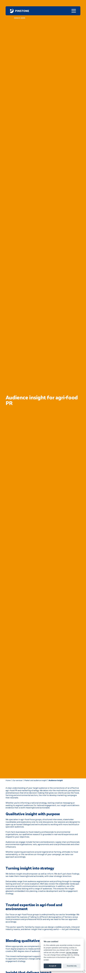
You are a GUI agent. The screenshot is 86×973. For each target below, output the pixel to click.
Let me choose (72, 952)
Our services (17, 780)
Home (8, 780)
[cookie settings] (84, 971)
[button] (73, 10)
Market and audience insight (35, 780)
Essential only (72, 966)
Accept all (52, 966)
